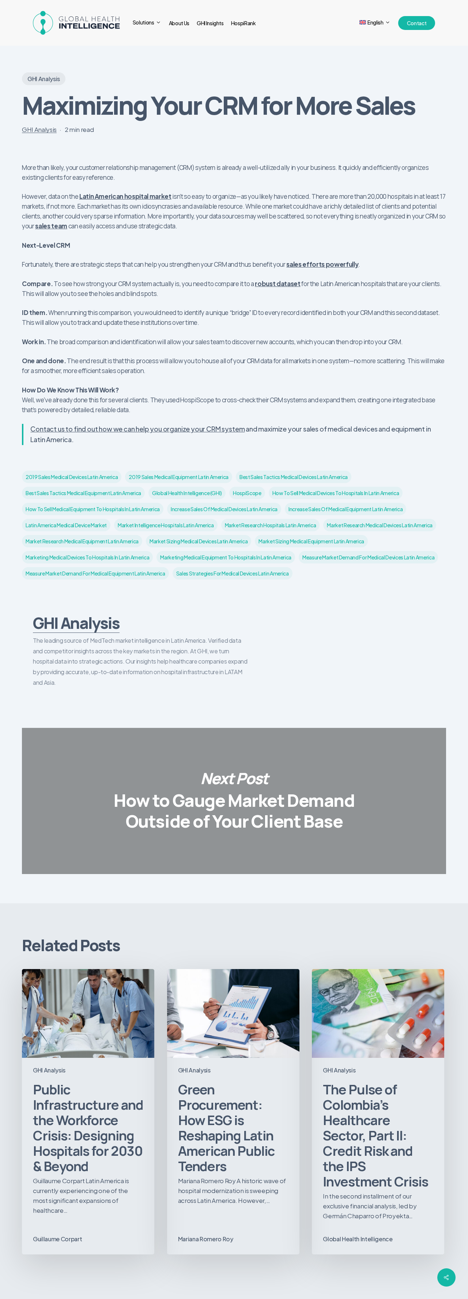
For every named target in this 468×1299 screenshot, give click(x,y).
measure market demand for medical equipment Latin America (95, 573)
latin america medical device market (66, 525)
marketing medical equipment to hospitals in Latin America (225, 557)
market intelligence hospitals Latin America (166, 525)
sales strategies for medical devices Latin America (232, 573)
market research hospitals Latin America (270, 525)
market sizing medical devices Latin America (199, 541)
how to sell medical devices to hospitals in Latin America (335, 493)
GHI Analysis (43, 79)
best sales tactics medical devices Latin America (293, 477)
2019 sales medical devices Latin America (72, 477)
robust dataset (277, 284)
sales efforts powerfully (322, 264)
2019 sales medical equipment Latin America (179, 477)
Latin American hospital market (125, 196)
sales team (51, 226)
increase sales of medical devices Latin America (224, 509)
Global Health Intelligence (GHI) (187, 493)
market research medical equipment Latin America (82, 541)
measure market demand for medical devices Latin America (368, 557)
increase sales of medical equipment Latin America (345, 509)
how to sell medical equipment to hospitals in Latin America (93, 509)
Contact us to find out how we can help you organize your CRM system (137, 429)
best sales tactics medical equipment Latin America (83, 493)
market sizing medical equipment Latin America (311, 541)
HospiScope (247, 493)
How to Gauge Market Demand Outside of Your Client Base (234, 801)
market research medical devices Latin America (380, 525)
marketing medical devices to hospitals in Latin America (87, 557)
